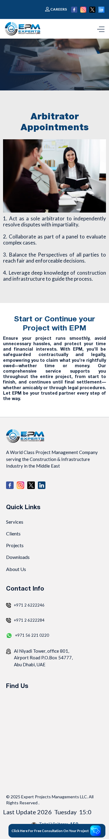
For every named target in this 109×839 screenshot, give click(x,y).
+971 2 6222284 (29, 620)
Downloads (18, 557)
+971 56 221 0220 (32, 635)
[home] (24, 29)
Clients (13, 533)
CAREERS (58, 9)
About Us (16, 569)
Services (14, 522)
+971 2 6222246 (29, 605)
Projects (15, 545)
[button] (100, 28)
